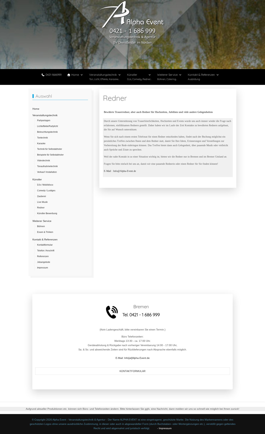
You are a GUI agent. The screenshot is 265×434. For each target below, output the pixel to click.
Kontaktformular (132, 371)
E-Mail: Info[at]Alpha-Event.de (133, 358)
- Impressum (161, 428)
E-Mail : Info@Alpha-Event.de (120, 171)
